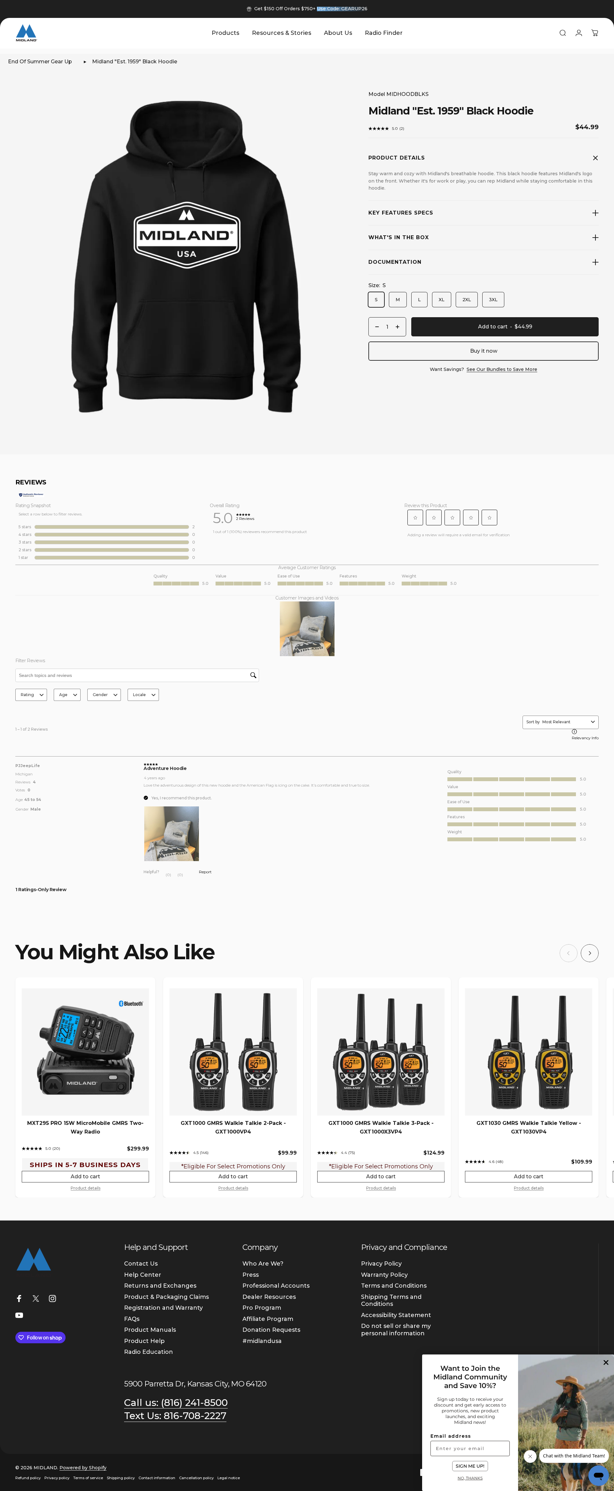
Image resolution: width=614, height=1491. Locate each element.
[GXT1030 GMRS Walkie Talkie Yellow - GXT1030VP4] (528, 1052)
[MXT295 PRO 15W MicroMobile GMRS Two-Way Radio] (85, 1052)
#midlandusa (262, 1341)
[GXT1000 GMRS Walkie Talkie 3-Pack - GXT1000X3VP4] (381, 1052)
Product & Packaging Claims (166, 1296)
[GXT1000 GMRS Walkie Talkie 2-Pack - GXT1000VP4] (233, 1052)
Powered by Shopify (82, 1468)
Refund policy (28, 1478)
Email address (450, 1436)
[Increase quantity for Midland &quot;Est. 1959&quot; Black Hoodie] (399, 327)
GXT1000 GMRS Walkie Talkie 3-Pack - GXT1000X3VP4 (381, 1127)
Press (250, 1274)
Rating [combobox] (27, 694)
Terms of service (88, 1478)
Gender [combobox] (100, 694)
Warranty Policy (384, 1274)
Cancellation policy (196, 1478)
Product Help (144, 1341)
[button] (415, 517)
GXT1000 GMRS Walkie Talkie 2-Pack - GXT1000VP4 (233, 1127)
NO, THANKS (470, 1477)
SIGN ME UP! (470, 1466)
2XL (466, 299)
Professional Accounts (276, 1285)
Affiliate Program (267, 1318)
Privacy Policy (381, 1263)
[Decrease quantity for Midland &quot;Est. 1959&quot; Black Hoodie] (375, 327)
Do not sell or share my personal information (396, 1329)
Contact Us (141, 1263)
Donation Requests (271, 1329)
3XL (493, 299)
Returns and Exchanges (160, 1285)
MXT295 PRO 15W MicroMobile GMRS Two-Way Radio (85, 1127)
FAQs (131, 1318)
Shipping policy (121, 1478)
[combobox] (565, 721)
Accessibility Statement (396, 1315)
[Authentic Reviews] (31, 495)
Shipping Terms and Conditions (391, 1300)
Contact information (156, 1478)
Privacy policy (56, 1478)
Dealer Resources (269, 1296)
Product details (85, 1188)
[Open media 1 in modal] (187, 255)
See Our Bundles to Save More (502, 369)
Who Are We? (262, 1263)
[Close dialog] (606, 1362)
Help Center (142, 1274)
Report (205, 871)
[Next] (590, 953)
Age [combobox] (63, 694)
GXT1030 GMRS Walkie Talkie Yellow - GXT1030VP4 (528, 1127)
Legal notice (228, 1478)
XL (442, 299)
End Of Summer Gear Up (40, 62)
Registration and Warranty (163, 1307)
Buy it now (483, 351)
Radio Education (148, 1351)
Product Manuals (150, 1329)
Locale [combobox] (139, 694)
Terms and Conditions (394, 1285)
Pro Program (261, 1307)
